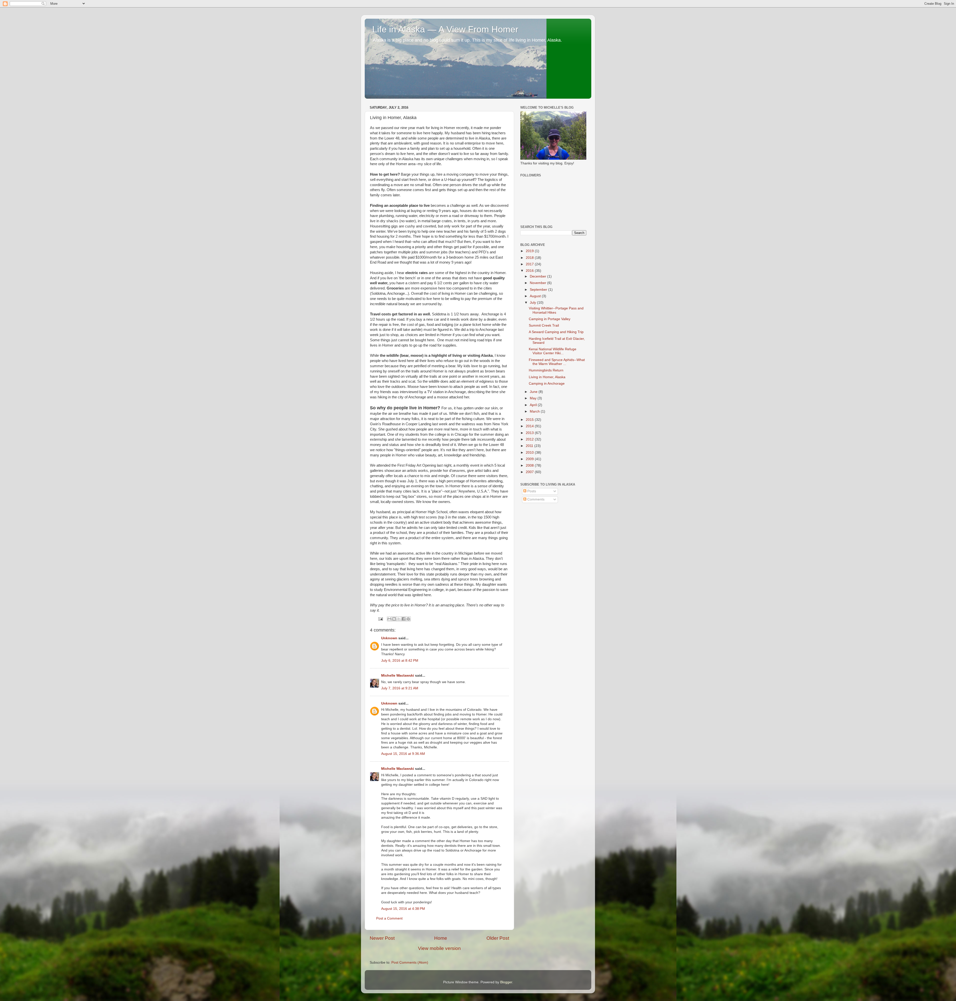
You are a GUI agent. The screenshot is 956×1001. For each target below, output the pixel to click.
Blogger (506, 982)
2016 (530, 271)
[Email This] (389, 618)
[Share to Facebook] (403, 618)
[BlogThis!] (394, 618)
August (536, 296)
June (534, 392)
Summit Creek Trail (544, 325)
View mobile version (439, 948)
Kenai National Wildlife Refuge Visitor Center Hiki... (552, 351)
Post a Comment (389, 918)
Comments (535, 499)
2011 (530, 446)
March (535, 411)
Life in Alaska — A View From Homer (445, 29)
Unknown (389, 638)
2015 (530, 420)
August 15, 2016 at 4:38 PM (403, 909)
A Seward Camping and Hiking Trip (556, 332)
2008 (530, 465)
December (538, 276)
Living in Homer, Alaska (547, 377)
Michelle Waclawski (397, 675)
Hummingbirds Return (546, 370)
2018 (530, 258)
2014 (530, 426)
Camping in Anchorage (547, 383)
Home (440, 938)
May (534, 398)
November (538, 283)
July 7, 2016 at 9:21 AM (399, 688)
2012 (530, 439)
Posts (531, 491)
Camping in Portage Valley (549, 319)
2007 (530, 472)
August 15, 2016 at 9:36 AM (403, 754)
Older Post (497, 938)
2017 (530, 264)
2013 (530, 433)
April (534, 405)
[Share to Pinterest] (408, 618)
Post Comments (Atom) (409, 962)
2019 (530, 251)
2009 (530, 459)
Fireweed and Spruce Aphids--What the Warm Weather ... (557, 362)
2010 (530, 452)
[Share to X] (398, 618)
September (539, 289)
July (533, 302)
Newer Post (382, 938)
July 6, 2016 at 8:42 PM (399, 660)
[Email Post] (380, 619)
